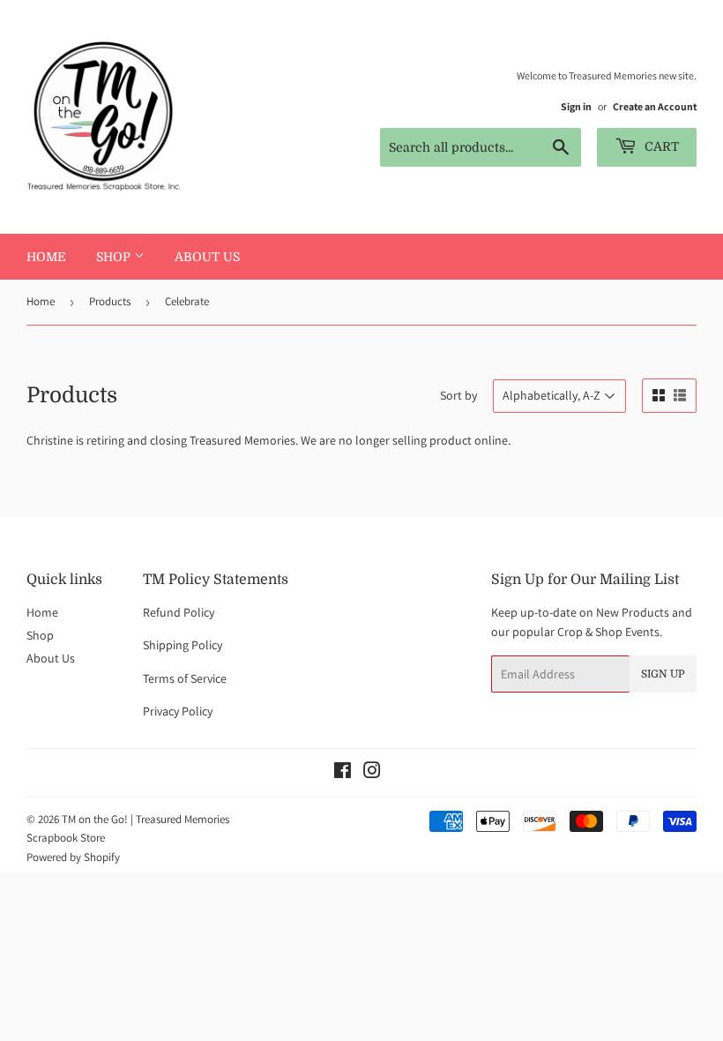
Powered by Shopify (73, 857)
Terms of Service (185, 678)
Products (109, 301)
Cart (660, 146)
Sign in (576, 106)
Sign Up (663, 674)
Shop (115, 257)
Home (46, 257)
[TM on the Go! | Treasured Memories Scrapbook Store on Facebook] (342, 773)
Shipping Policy (182, 645)
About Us (207, 257)
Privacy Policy (177, 711)
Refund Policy (178, 612)
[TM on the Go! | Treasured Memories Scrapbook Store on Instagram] (372, 773)
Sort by (458, 395)
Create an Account (655, 106)
